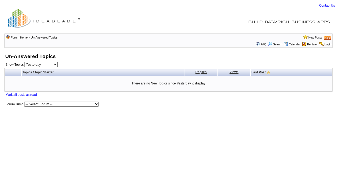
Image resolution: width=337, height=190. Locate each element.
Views (234, 72)
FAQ (263, 44)
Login (327, 44)
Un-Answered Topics (44, 37)
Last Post (258, 72)
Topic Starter (44, 72)
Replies (201, 72)
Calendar (294, 44)
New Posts (315, 37)
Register (312, 44)
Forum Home (19, 37)
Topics (27, 72)
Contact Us (327, 5)
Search (277, 44)
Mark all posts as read (21, 95)
